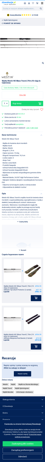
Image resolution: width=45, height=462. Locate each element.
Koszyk (37, 3)
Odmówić (22, 456)
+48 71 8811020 (32, 128)
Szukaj (41, 8)
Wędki (13, 384)
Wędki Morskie (8, 392)
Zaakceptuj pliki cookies (22, 443)
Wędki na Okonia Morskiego (28, 384)
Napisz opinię (22, 374)
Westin (5, 384)
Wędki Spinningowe (10, 20)
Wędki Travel (7, 388)
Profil (29, 3)
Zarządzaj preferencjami (22, 450)
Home (25, 3)
